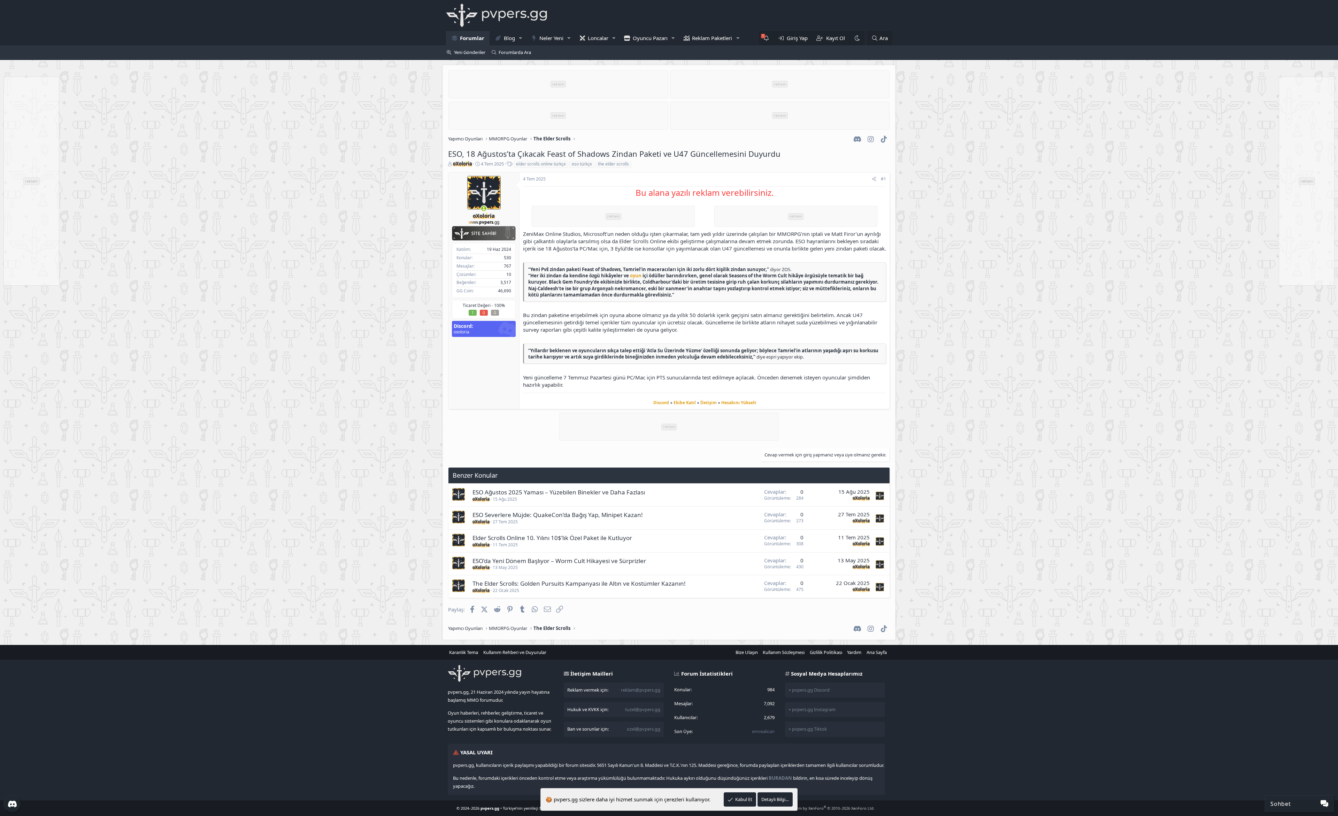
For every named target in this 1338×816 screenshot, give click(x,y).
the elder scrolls (613, 164)
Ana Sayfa (877, 652)
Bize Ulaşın (747, 652)
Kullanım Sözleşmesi (784, 652)
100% (499, 305)
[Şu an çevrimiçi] (483, 208)
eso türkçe (582, 164)
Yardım (854, 652)
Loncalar (598, 37)
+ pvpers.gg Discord (809, 690)
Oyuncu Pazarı (650, 37)
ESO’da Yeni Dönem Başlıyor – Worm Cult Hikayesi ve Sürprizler (559, 561)
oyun (635, 275)
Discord (661, 403)
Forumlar (472, 37)
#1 (883, 179)
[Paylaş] (874, 179)
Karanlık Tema (463, 652)
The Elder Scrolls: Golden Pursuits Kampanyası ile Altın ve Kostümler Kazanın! (579, 583)
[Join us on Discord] (12, 804)
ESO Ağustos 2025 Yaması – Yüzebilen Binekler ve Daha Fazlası (558, 492)
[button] (520, 38)
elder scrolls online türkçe (541, 164)
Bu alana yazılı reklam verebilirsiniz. (705, 192)
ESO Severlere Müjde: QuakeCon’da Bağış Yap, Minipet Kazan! (557, 515)
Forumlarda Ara (515, 52)
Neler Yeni (551, 37)
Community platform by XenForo (819, 808)
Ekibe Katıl (685, 403)
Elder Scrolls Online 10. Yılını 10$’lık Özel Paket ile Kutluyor (552, 538)
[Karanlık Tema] (856, 38)
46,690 (504, 291)
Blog (509, 37)
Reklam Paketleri (712, 37)
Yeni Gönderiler (469, 52)
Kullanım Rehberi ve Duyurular (514, 652)
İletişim (708, 403)
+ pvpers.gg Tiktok (808, 729)
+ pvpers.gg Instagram (812, 709)
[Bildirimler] (766, 38)
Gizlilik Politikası (826, 652)
